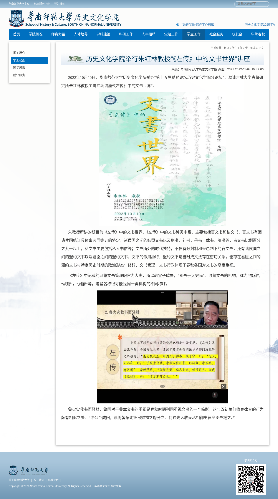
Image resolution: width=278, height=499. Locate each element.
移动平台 (53, 480)
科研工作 (126, 34)
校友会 (237, 34)
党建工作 (171, 34)
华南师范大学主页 (19, 3)
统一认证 (39, 480)
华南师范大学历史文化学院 (65, 18)
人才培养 (81, 34)
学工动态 (19, 60)
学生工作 (194, 34)
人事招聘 (149, 34)
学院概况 (36, 34)
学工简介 (19, 53)
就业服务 (19, 75)
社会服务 (216, 34)
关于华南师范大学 (19, 480)
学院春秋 (258, 34)
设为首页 (59, 3)
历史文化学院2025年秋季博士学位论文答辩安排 (213, 24)
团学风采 (19, 67)
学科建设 (103, 34)
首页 (16, 34)
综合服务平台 (42, 3)
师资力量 (58, 34)
